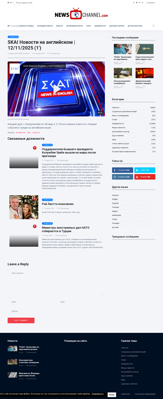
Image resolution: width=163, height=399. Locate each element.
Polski (114, 219)
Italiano (115, 211)
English (115, 199)
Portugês (115, 223)
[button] (105, 395)
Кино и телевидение (120, 115)
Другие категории (135, 26)
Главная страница (26, 26)
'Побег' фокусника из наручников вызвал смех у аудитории (122, 60)
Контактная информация (145, 394)
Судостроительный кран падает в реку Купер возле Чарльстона (145, 60)
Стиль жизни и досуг (120, 143)
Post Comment (21, 320)
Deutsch (115, 195)
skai (29, 132)
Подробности (97, 394)
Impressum (125, 394)
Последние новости (45, 26)
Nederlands (116, 215)
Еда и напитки (118, 135)
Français (115, 207)
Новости (59, 26)
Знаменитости (100, 26)
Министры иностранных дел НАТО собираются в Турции (65, 229)
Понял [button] (111, 395)
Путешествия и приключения (124, 152)
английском (20, 132)
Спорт (88, 26)
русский (115, 227)
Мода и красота (118, 127)
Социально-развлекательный (124, 111)
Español (115, 203)
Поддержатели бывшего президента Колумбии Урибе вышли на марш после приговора (69, 153)
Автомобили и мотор (74, 26)
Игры (114, 140)
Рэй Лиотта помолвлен (58, 204)
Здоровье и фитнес (116, 26)
